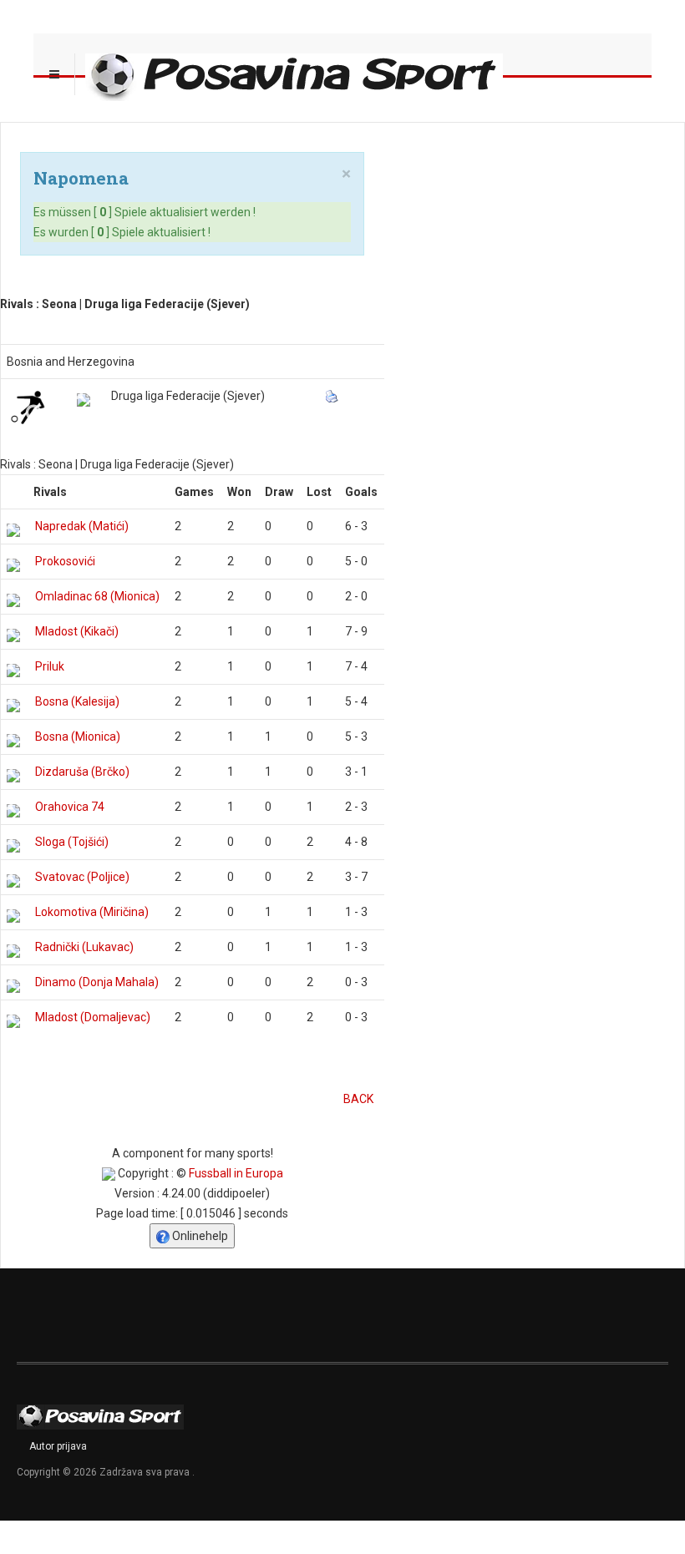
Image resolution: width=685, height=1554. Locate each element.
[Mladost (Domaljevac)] (13, 1021)
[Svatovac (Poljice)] (13, 881)
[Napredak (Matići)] (13, 530)
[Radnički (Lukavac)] (13, 951)
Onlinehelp (199, 1236)
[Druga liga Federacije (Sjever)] (83, 400)
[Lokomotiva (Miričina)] (13, 916)
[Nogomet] (27, 407)
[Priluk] (13, 670)
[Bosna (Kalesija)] (13, 705)
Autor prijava (58, 1446)
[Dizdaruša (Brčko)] (13, 775)
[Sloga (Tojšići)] (13, 846)
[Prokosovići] (13, 565)
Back (358, 1099)
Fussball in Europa (236, 1173)
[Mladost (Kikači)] (13, 635)
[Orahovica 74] (13, 810)
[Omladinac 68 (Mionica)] (13, 600)
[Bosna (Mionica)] (13, 740)
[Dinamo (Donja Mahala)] (13, 986)
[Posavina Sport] (294, 74)
